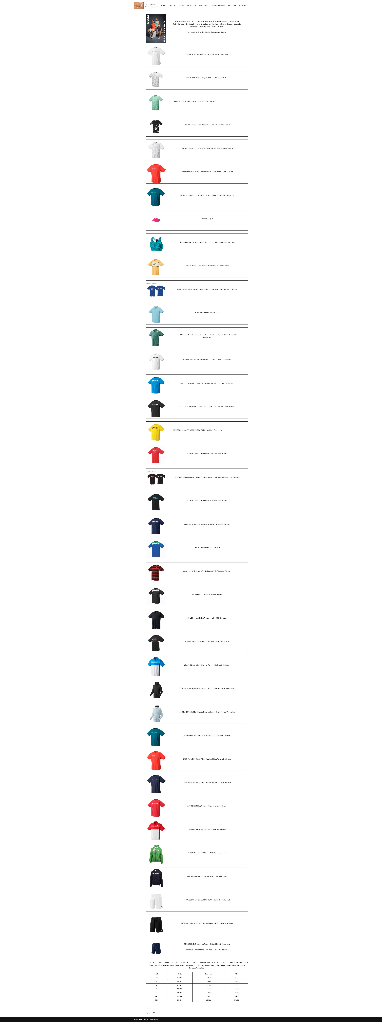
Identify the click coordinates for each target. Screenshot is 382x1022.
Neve (136, 1019)
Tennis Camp (191, 5)
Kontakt (172, 5)
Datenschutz (242, 5)
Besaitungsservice (218, 5)
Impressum (232, 5)
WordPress (154, 1019)
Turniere (181, 5)
